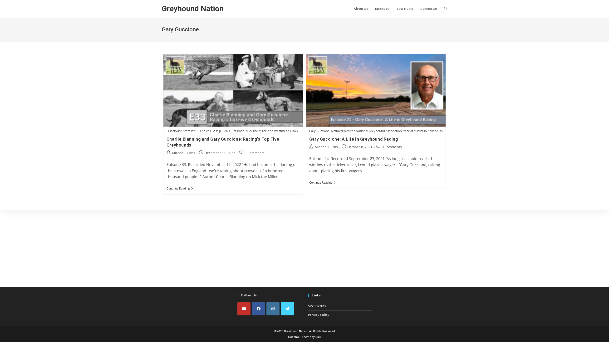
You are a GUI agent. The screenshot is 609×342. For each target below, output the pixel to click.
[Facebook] (258, 308)
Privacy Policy (318, 315)
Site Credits (317, 306)
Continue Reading (180, 189)
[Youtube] (243, 308)
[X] (287, 308)
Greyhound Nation (193, 8)
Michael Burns (183, 153)
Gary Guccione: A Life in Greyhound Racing (353, 139)
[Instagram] (273, 308)
